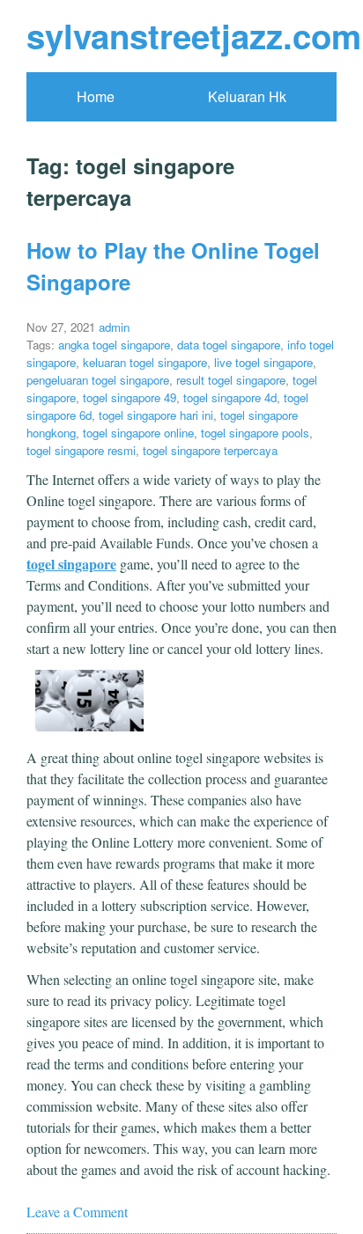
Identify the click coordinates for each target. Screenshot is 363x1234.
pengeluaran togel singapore (97, 379)
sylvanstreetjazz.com (193, 35)
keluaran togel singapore (145, 362)
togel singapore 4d (230, 397)
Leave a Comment (77, 1211)
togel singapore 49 (129, 397)
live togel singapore (263, 362)
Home (96, 96)
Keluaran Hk (247, 96)
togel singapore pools (255, 432)
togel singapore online (138, 432)
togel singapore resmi (81, 450)
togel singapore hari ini (156, 415)
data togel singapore (228, 344)
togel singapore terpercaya (210, 450)
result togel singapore (230, 379)
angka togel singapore (114, 344)
